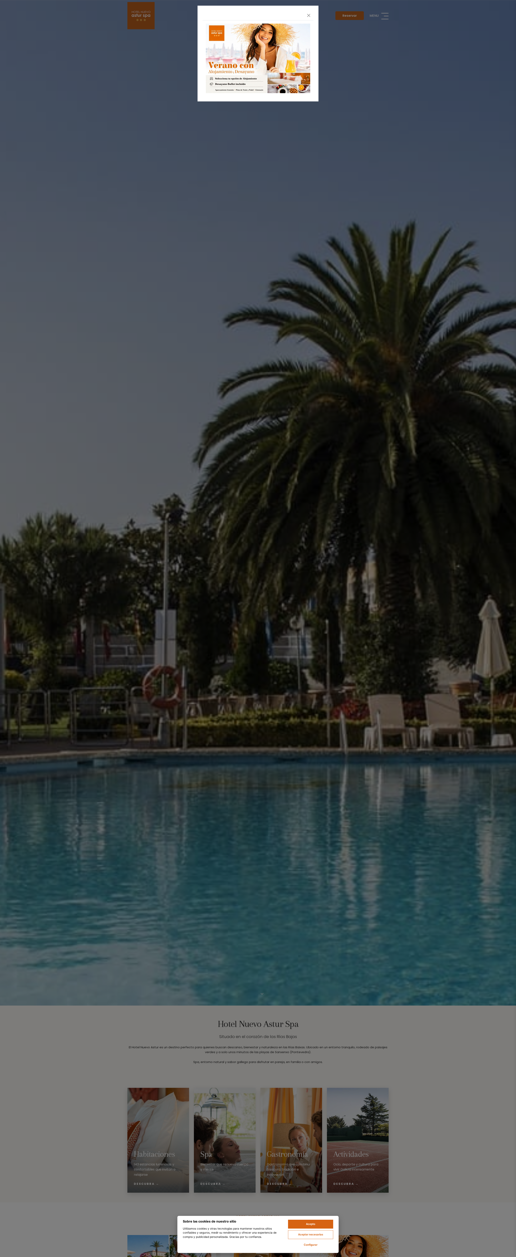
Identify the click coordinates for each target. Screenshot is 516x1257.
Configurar (310, 1244)
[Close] (309, 15)
